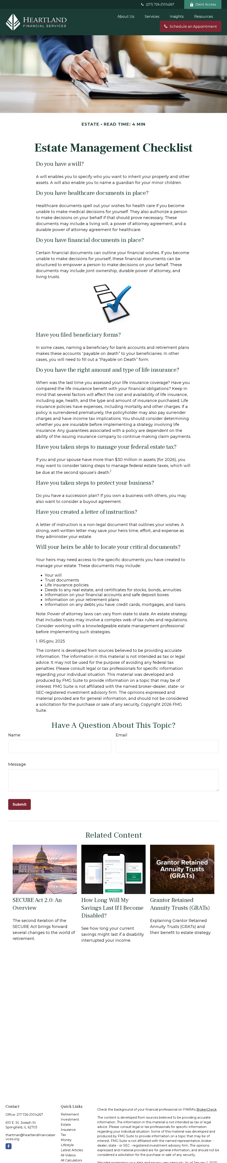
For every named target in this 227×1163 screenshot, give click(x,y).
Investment (70, 1119)
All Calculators (71, 1160)
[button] (125, 16)
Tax (63, 1135)
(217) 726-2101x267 (160, 4)
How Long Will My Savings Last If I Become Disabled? (112, 908)
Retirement (70, 1114)
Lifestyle (67, 1145)
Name (14, 735)
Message (17, 764)
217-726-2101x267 (30, 1115)
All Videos (68, 1155)
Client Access (205, 4)
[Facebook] (9, 1146)
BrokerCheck (206, 1110)
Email (121, 735)
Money (66, 1140)
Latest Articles (72, 1150)
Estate (66, 1125)
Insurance (68, 1130)
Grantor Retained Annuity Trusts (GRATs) (180, 904)
